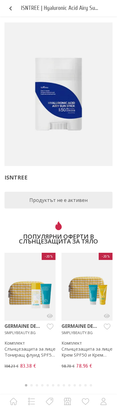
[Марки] (49, 401)
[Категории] (31, 401)
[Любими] (85, 401)
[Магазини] (67, 401)
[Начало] (13, 401)
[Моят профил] (103, 401)
